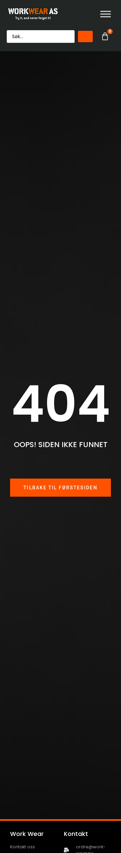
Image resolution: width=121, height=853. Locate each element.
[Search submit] (85, 36)
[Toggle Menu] (105, 14)
